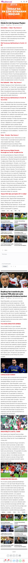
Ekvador (3, 210)
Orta (19, 512)
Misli (15, 210)
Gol (8, 210)
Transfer (23, 512)
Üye (19, 210)
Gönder (5, 266)
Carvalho (9, 512)
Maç (11, 210)
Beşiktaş (3, 512)
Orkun (14, 512)
